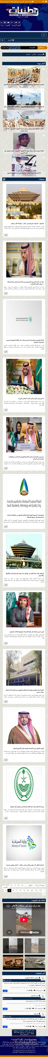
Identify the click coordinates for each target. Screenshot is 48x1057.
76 (13, 890)
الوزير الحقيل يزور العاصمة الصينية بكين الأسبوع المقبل (28, 748)
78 (20, 890)
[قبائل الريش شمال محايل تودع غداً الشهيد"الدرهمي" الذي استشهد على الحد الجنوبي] (24, 143)
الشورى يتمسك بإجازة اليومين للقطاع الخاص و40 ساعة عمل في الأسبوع (24, 84)
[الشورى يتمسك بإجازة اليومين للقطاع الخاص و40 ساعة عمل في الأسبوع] (24, 77)
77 (16, 890)
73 (44, 893)
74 (5, 890)
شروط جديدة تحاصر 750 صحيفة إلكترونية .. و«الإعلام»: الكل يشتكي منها (24, 106)
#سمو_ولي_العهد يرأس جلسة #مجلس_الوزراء (31, 398)
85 (27, 890)
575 (41, 890)
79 (24, 890)
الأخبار (34, 54)
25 (22, 885)
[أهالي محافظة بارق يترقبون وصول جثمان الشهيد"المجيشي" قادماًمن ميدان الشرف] (24, 121)
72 (11, 885)
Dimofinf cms (23, 1050)
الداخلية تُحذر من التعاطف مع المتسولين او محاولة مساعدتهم (24, 173)
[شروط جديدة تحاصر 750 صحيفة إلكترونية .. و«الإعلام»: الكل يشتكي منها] (24, 99)
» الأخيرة (5, 887)
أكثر (6, 235)
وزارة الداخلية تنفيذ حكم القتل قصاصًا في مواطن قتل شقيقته (27, 806)
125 (32, 890)
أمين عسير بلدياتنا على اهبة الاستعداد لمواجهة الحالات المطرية (27, 632)
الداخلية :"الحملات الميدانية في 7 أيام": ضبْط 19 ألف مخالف (27, 223)
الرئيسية (40, 54)
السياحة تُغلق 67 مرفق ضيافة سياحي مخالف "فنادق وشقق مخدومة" (25, 865)
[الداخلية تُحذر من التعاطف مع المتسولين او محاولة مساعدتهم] (24, 165)
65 (18, 885)
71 (15, 885)
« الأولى (30, 885)
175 (36, 890)
